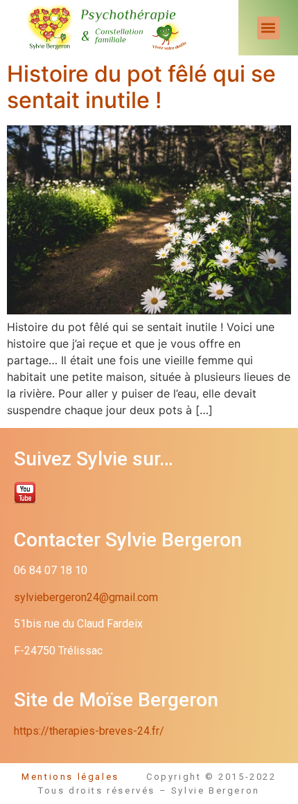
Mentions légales (83, 776)
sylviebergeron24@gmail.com (86, 597)
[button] (268, 28)
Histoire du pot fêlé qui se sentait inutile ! (141, 87)
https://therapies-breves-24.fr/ (89, 731)
